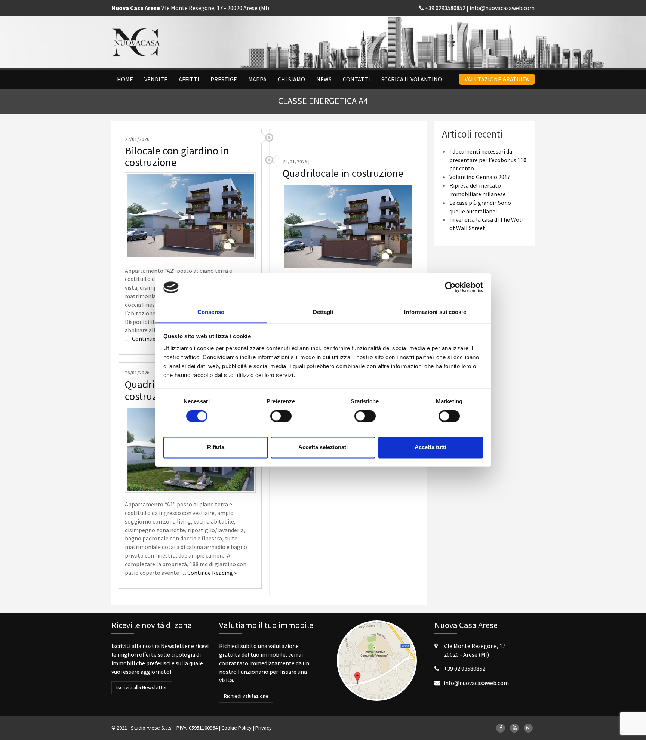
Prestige (223, 79)
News (324, 79)
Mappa (257, 79)
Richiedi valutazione (246, 696)
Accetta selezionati (323, 447)
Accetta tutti (430, 447)
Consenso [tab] (210, 312)
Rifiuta (215, 447)
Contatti (356, 79)
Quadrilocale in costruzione (343, 173)
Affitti (189, 79)
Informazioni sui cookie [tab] (435, 312)
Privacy (263, 727)
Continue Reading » (212, 572)
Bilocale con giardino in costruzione (177, 156)
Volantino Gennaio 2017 (479, 177)
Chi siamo (291, 79)
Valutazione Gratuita (497, 79)
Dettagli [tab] (323, 312)
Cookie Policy (236, 727)
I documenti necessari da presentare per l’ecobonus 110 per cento (487, 160)
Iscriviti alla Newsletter (141, 687)
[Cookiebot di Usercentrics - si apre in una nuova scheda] (450, 287)
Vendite (155, 79)
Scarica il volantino (411, 79)
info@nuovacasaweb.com (502, 8)
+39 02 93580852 (464, 668)
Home (125, 79)
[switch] (281, 416)
